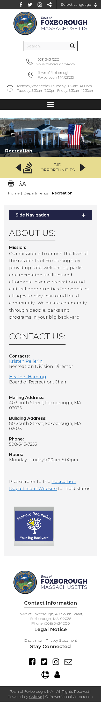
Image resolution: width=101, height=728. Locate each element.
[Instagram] (40, 4)
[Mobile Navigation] (50, 104)
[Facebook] (21, 4)
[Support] (45, 674)
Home (14, 193)
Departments (36, 193)
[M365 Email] (68, 661)
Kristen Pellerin (26, 361)
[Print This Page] (11, 184)
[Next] (82, 167)
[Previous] (18, 167)
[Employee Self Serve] (57, 674)
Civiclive (35, 696)
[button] (50, 167)
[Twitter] (30, 4)
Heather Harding (27, 376)
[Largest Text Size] (22, 184)
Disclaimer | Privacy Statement (50, 640)
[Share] (49, 4)
